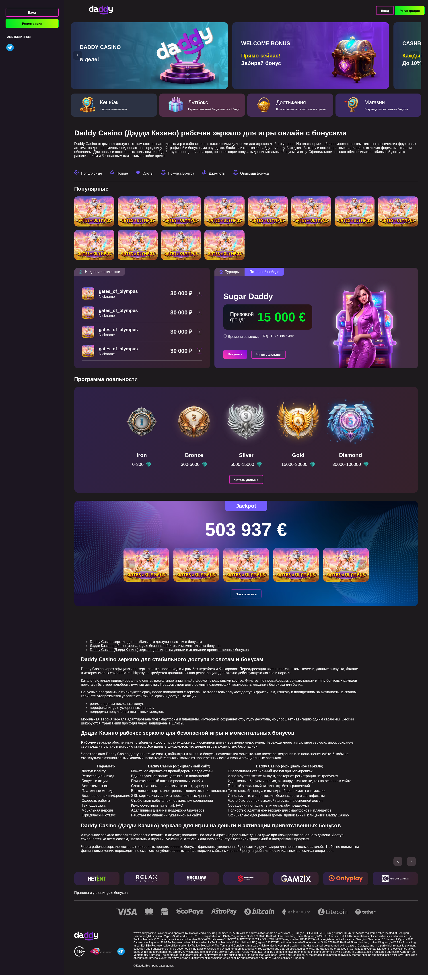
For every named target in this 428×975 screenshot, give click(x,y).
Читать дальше (268, 354)
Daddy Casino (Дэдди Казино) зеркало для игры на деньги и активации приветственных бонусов (169, 650)
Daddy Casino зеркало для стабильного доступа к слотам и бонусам (146, 642)
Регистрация (32, 23)
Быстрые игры (19, 36)
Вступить (235, 354)
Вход (32, 12)
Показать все (246, 594)
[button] (77, 55)
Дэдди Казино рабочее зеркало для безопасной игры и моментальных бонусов (155, 646)
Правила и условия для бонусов (101, 893)
